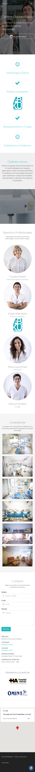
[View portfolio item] (17, 466)
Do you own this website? (10, 718)
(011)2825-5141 (7, 650)
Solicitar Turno (19, 36)
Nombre (4, 592)
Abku (7, 3)
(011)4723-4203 (7, 644)
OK (29, 718)
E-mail (3, 600)
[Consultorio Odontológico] (17, 444)
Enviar (7, 629)
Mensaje (4, 609)
